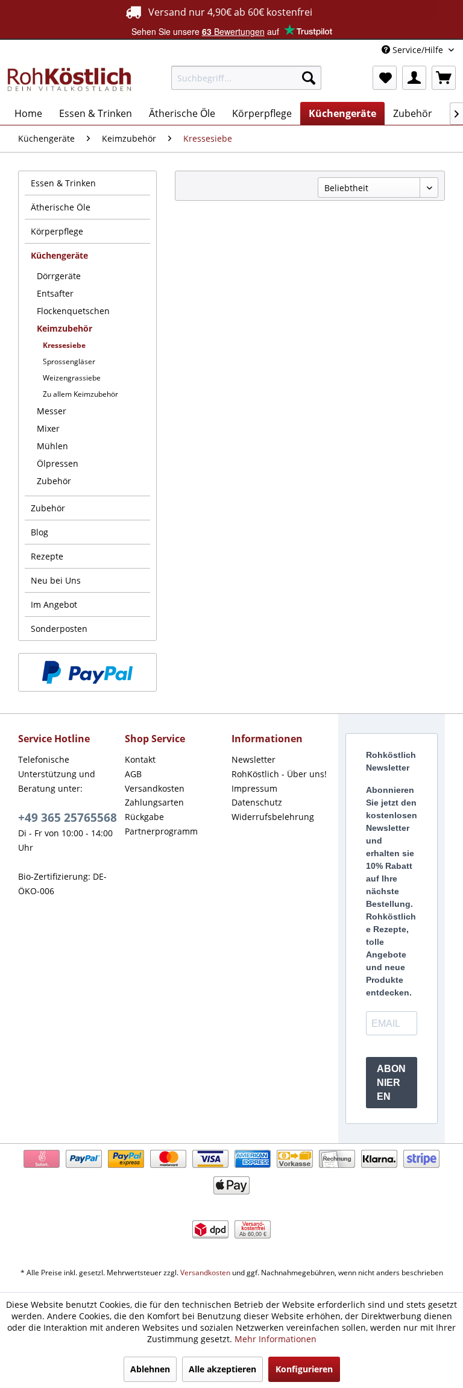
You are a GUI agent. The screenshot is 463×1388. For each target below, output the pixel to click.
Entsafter (55, 293)
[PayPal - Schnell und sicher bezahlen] (87, 672)
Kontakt (140, 759)
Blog (39, 532)
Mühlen (52, 446)
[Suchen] (308, 78)
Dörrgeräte (59, 276)
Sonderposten (59, 628)
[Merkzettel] (385, 78)
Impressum (254, 788)
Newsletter (254, 759)
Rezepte (47, 556)
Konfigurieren (304, 1369)
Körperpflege (57, 231)
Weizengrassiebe (72, 378)
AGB (133, 774)
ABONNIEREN (391, 1083)
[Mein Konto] (414, 78)
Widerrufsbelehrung (273, 816)
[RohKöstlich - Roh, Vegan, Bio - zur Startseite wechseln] (70, 81)
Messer (51, 411)
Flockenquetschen (73, 311)
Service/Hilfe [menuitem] (418, 49)
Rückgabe (144, 816)
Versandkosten (154, 788)
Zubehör (54, 481)
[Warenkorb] (444, 78)
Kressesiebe (64, 345)
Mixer (48, 428)
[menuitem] (246, 78)
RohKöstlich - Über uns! (279, 774)
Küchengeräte (59, 255)
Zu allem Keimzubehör (80, 394)
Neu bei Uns (56, 580)
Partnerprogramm (161, 831)
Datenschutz (257, 802)
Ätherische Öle (60, 207)
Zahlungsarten (154, 802)
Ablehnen (150, 1369)
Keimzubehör (64, 328)
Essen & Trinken (63, 183)
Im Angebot (54, 604)
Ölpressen (57, 463)
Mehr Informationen (276, 1339)
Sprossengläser (69, 361)
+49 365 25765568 (67, 817)
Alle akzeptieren (222, 1369)
